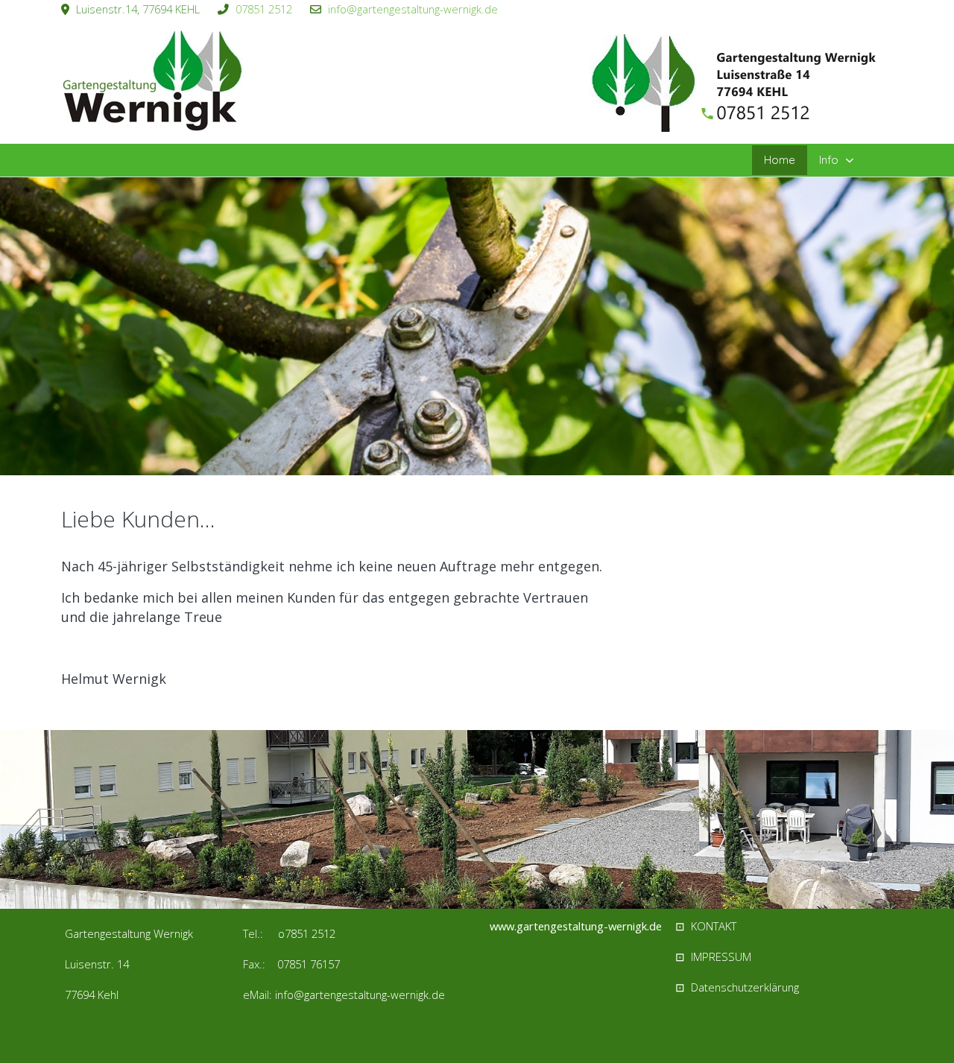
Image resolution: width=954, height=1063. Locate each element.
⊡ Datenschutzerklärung (737, 987)
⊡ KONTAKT (705, 925)
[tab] (469, 444)
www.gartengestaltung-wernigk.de (576, 925)
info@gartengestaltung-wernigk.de (413, 8)
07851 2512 (264, 8)
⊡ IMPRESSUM (713, 956)
